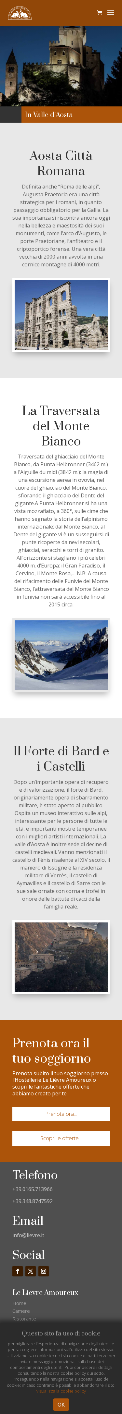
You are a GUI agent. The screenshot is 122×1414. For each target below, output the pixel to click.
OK (61, 1404)
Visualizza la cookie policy (61, 1391)
